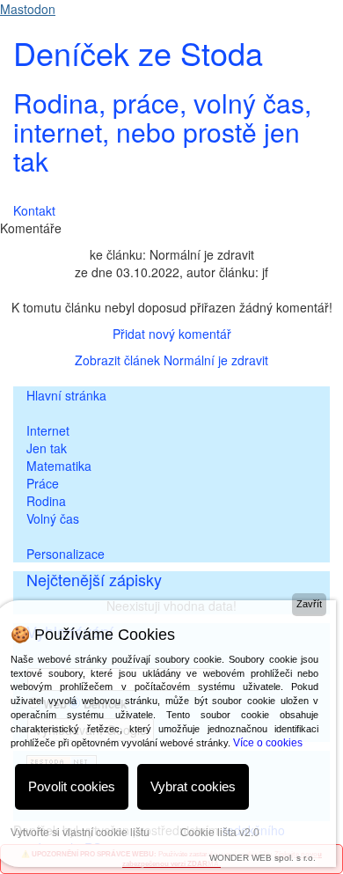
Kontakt (34, 210)
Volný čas (52, 518)
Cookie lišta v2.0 (219, 832)
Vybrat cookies (193, 786)
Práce (42, 483)
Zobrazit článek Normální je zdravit (171, 360)
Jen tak (46, 448)
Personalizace (65, 553)
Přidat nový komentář (172, 333)
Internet (47, 430)
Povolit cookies (71, 786)
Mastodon (27, 9)
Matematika (58, 465)
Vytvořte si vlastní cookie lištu (80, 832)
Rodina (46, 501)
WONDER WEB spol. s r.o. (262, 858)
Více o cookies (268, 743)
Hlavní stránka (66, 395)
